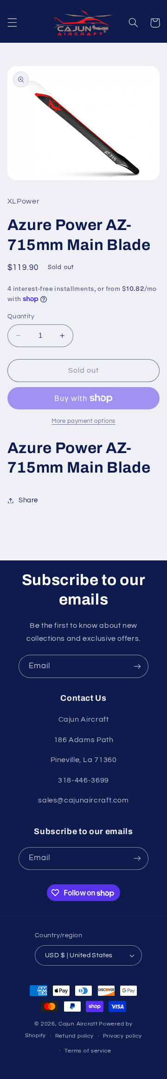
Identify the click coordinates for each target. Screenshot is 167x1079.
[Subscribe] (137, 666)
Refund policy (74, 1036)
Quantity (20, 316)
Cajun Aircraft (77, 1023)
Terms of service (87, 1050)
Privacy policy (122, 1036)
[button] (12, 22)
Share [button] (28, 500)
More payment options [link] (83, 421)
